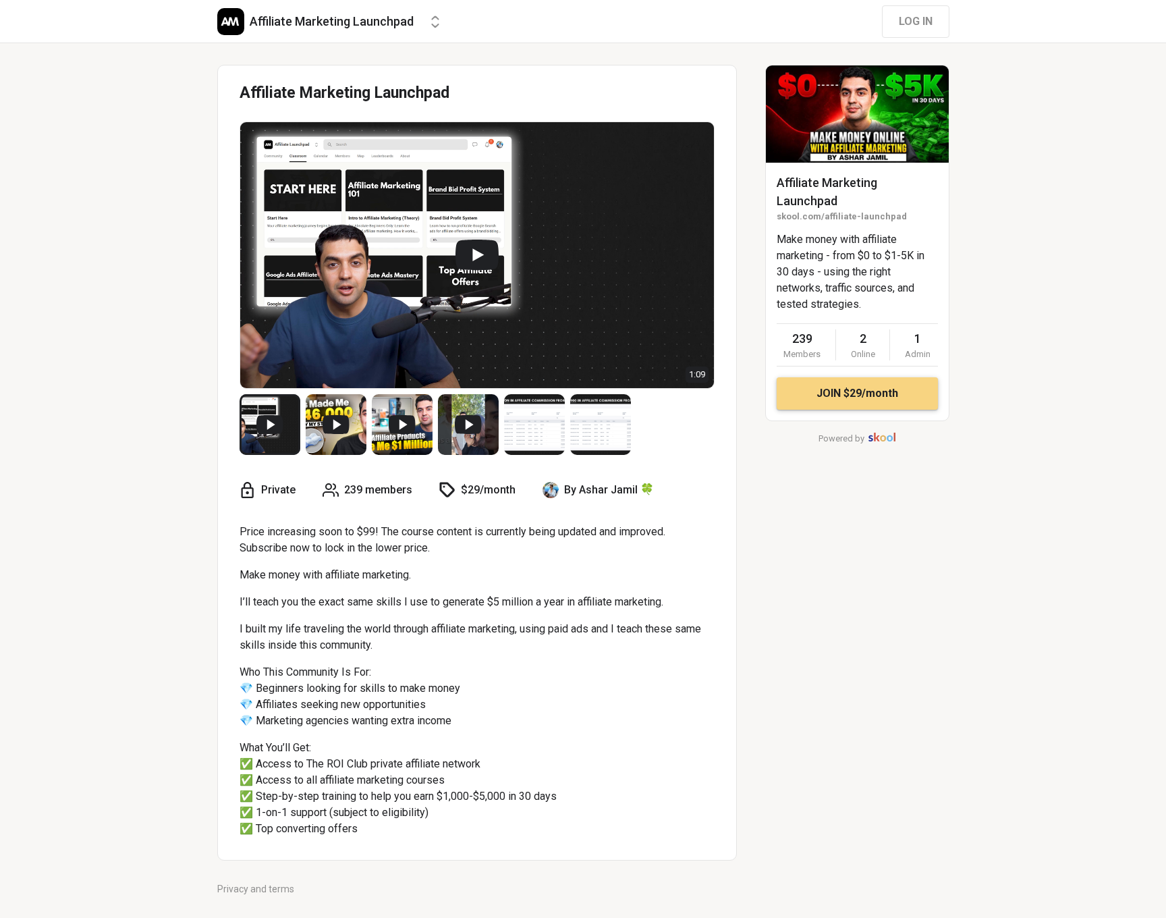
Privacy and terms (255, 889)
